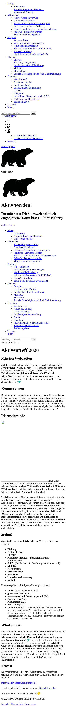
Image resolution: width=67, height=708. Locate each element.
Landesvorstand (21, 85)
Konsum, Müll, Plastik (25, 62)
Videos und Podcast (23, 12)
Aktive (17, 90)
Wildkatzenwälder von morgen (29, 43)
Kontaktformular (47, 688)
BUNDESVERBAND (25, 135)
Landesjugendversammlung (27, 87)
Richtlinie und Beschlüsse (26, 99)
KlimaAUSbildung (23, 51)
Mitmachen (13, 15)
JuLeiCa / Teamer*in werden (28, 31)
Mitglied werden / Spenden (27, 34)
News (10, 3)
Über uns (12, 76)
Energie (17, 59)
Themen (11, 57)
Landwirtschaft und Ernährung (29, 65)
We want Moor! (21, 40)
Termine (11, 104)
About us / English (23, 82)
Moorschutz (19, 71)
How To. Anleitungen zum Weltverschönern (35, 29)
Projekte (11, 37)
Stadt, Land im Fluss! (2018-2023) (31, 54)
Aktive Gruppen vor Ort (26, 17)
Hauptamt (18, 93)
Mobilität (18, 68)
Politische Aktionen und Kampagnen (32, 23)
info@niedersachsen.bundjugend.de (18, 682)
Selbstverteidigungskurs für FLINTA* (32, 48)
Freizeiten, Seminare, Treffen (28, 26)
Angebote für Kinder (24, 20)
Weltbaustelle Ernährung (26, 45)
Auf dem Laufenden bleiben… (29, 9)
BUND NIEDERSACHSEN (28, 138)
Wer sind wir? (20, 79)
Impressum (30, 704)
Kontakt (11, 141)
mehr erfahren (8, 225)
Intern (10, 107)
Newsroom (19, 6)
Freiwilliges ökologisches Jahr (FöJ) (31, 96)
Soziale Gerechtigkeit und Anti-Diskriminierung (37, 73)
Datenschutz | (18, 704)
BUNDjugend (9, 116)
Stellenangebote (21, 101)
